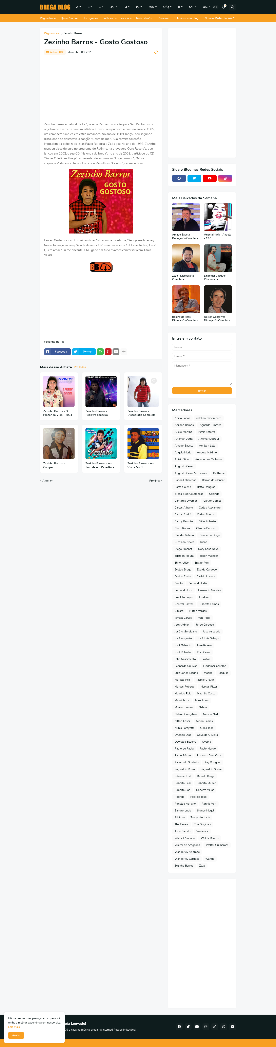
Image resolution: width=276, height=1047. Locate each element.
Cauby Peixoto (184, 521)
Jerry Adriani (182, 625)
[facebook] (179, 178)
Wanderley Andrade (187, 852)
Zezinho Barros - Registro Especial (96, 413)
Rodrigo (179, 797)
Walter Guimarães (217, 845)
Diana (203, 542)
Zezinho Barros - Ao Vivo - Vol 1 (140, 465)
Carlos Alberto (184, 508)
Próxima (154, 481)
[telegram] (232, 1026)
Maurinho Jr (182, 700)
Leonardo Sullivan (186, 666)
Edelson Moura (184, 556)
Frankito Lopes (184, 597)
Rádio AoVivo (144, 18)
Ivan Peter (204, 618)
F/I (125, 7)
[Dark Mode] (215, 7)
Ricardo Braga (205, 776)
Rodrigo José (198, 797)
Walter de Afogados (187, 845)
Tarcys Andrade (200, 817)
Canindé (214, 494)
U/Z (205, 7)
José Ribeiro (204, 645)
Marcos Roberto (185, 687)
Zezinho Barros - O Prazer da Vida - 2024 (57, 413)
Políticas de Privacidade (117, 18)
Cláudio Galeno (184, 535)
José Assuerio (211, 631)
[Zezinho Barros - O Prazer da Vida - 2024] (59, 391)
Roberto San (182, 790)
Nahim (203, 707)
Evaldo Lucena (206, 576)
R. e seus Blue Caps (209, 755)
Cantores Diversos (186, 501)
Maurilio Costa (206, 693)
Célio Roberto (207, 521)
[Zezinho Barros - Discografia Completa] (143, 391)
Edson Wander (208, 556)
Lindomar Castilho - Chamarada (215, 277)
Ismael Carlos (183, 618)
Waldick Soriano (185, 838)
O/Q (166, 7)
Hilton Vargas (198, 611)
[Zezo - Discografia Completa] (186, 258)
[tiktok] (214, 1026)
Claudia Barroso (206, 528)
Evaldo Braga (183, 569)
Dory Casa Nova (208, 549)
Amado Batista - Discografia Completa (185, 236)
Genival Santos (184, 604)
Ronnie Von (209, 804)
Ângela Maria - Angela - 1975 (217, 236)
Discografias (90, 18)
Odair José (206, 728)
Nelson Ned (210, 714)
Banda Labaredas (185, 480)
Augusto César (184, 466)
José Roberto (183, 652)
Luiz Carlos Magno (186, 673)
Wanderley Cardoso (187, 859)
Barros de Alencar (213, 480)
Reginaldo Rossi (185, 769)
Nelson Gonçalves (186, 714)
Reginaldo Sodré (211, 769)
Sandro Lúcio (183, 810)
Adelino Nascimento (208, 418)
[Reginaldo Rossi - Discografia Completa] (186, 299)
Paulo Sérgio (183, 755)
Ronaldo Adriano (185, 804)
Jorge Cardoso (205, 625)
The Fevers (181, 824)
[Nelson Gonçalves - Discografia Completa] (218, 299)
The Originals (202, 824)
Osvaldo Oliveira (207, 735)
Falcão (179, 583)
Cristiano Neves (184, 542)
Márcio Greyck (205, 680)
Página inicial (52, 33)
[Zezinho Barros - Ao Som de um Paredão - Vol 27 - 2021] (101, 443)
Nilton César (182, 721)
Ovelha (206, 742)
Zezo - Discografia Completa (183, 277)
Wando (209, 859)
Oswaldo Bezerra (185, 742)
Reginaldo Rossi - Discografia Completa (185, 318)
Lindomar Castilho (214, 666)
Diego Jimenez (183, 549)
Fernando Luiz (183, 590)
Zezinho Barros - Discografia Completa (141, 413)
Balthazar (219, 473)
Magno (208, 673)
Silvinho (180, 817)
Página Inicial (48, 18)
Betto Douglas (206, 487)
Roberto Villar (205, 790)
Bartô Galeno (183, 487)
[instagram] (225, 178)
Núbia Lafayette (184, 728)
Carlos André (183, 514)
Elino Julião (182, 563)
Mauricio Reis (183, 693)
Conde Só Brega (210, 535)
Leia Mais (14, 1027)
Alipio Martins (183, 432)
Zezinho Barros (72, 33)
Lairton (206, 659)
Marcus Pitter (208, 687)
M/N (151, 7)
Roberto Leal (183, 783)
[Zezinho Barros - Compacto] (59, 443)
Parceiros (163, 18)
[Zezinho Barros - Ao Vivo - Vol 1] (143, 443)
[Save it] (156, 52)
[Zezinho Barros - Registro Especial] (101, 391)
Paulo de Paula (184, 749)
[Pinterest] (108, 351)
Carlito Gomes (212, 501)
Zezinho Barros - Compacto (54, 465)
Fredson (204, 597)
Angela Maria (183, 452)
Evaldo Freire (183, 576)
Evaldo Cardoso (207, 569)
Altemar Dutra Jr (208, 439)
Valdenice (202, 831)
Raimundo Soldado (187, 762)
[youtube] (210, 178)
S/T (191, 7)
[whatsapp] (223, 1026)
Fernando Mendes (209, 590)
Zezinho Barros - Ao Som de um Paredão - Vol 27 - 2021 (99, 465)
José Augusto (183, 638)
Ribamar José (183, 776)
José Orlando (183, 645)
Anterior (47, 481)
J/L (137, 7)
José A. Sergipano (186, 631)
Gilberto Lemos (209, 604)
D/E (112, 7)
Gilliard (179, 611)
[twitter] (194, 178)
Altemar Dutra (184, 439)
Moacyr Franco (184, 707)
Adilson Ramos (184, 425)
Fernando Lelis (198, 583)
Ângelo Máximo (207, 452)
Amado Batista (184, 446)
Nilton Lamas (204, 721)
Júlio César (203, 652)
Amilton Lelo (207, 446)
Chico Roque (182, 528)
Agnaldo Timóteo (210, 425)
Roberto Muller (206, 783)
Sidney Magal (205, 810)
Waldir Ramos (210, 838)
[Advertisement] (101, 88)
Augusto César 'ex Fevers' (191, 473)
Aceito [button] (16, 1035)
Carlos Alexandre (209, 508)
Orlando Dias (183, 735)
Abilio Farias (182, 418)
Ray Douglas (212, 762)
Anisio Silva (182, 459)
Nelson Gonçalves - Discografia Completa (217, 318)
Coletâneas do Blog (186, 18)
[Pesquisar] (232, 7)
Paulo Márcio (207, 749)
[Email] (116, 351)
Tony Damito (183, 831)
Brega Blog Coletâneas (189, 494)
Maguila (223, 673)
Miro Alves (202, 700)
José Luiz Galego (208, 638)
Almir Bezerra (206, 432)
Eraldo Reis (202, 563)
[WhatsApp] (100, 351)
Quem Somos (69, 18)
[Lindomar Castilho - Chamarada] (218, 258)
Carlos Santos (206, 514)
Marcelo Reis (183, 680)
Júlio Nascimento (185, 659)
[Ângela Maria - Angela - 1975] (218, 217)
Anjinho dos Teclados (208, 459)
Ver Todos (80, 367)
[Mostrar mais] (123, 351)
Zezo (202, 866)
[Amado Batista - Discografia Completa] (186, 217)
